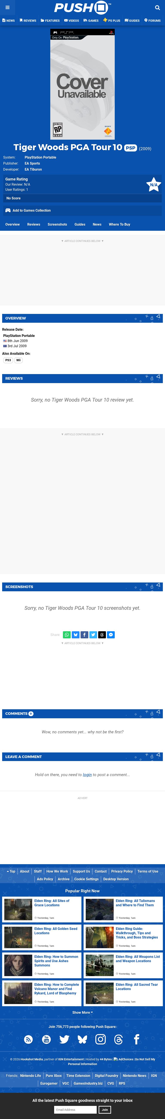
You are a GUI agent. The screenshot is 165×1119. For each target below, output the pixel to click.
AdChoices (125, 1059)
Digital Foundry (106, 1076)
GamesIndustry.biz (88, 1083)
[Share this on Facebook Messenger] (111, 634)
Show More (81, 1012)
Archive (64, 879)
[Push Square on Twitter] (64, 1040)
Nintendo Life (30, 1076)
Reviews (33, 224)
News (97, 224)
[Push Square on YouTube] (46, 1040)
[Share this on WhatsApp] (67, 634)
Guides (80, 224)
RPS (122, 1083)
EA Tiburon (33, 169)
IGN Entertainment (71, 1059)
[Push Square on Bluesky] (82, 1040)
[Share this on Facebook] (84, 634)
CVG (110, 1083)
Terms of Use (148, 871)
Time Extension (78, 1076)
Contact (101, 871)
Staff (38, 871)
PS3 (8, 360)
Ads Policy (45, 879)
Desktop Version (116, 879)
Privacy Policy (122, 871)
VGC (65, 1083)
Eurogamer (49, 1083)
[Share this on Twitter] (93, 634)
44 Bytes (106, 1059)
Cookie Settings (86, 879)
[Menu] (7, 7)
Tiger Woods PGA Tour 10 (74, 147)
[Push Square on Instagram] (100, 1040)
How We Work (57, 871)
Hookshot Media (32, 1059)
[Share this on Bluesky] (75, 634)
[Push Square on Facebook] (137, 1040)
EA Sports (32, 163)
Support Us (81, 871)
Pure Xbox (54, 1076)
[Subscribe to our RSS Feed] (28, 1040)
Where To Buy (119, 224)
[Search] (157, 7)
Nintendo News (134, 1076)
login (87, 774)
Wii (18, 360)
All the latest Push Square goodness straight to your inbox (82, 1100)
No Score (13, 198)
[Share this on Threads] (102, 634)
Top (12, 871)
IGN (154, 1076)
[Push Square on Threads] (119, 1040)
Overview (12, 224)
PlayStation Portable (40, 157)
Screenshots (57, 224)
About (24, 871)
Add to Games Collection (31, 210)
